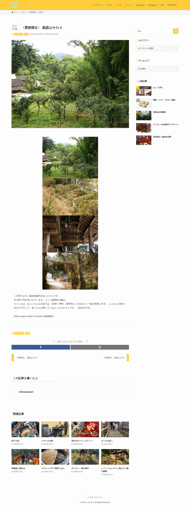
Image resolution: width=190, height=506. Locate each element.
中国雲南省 (18, 34)
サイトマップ (95, 497)
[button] (41, 347)
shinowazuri (26, 392)
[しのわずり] (14, 5)
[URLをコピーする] (100, 347)
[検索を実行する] (175, 31)
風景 (26, 34)
